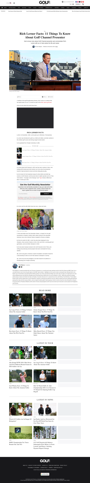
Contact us (45, 465)
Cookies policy (44, 467)
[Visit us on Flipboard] (83, 2)
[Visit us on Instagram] (78, 2)
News (5, 7)
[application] (35, 118)
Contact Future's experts (34, 465)
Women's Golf (49, 7)
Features (41, 7)
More (85, 7)
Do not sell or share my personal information (45, 469)
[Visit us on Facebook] (76, 2)
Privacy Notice (20, 198)
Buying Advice (12, 7)
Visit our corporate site (60, 479)
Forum (62, 7)
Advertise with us (58, 467)
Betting (24, 7)
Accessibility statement (33, 467)
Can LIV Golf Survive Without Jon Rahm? (34, 11)
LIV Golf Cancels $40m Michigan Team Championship (57, 11)
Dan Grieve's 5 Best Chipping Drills (15, 11)
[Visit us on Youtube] (81, 2)
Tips (19, 7)
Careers (51, 467)
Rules (34, 7)
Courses (74, 7)
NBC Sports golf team (46, 102)
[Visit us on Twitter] (79, 2)
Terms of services (32, 197)
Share (20, 96)
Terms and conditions (53, 465)
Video (68, 7)
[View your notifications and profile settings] (14, 3)
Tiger (41, 177)
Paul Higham (39, 46)
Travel (80, 7)
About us (25, 465)
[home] (2, 7)
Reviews (57, 7)
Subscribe (78, 4)
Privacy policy (63, 465)
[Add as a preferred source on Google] (45, 474)
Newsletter (51, 96)
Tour (29, 7)
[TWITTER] (20, 267)
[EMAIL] (22, 267)
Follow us (45, 96)
